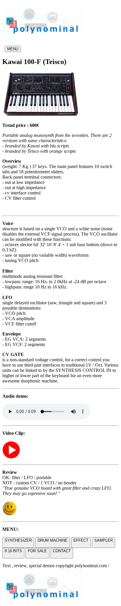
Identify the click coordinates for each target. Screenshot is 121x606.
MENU (12, 49)
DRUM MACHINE (53, 540)
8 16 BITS (13, 551)
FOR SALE (37, 551)
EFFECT (80, 540)
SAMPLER (103, 540)
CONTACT (62, 551)
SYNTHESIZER (18, 540)
